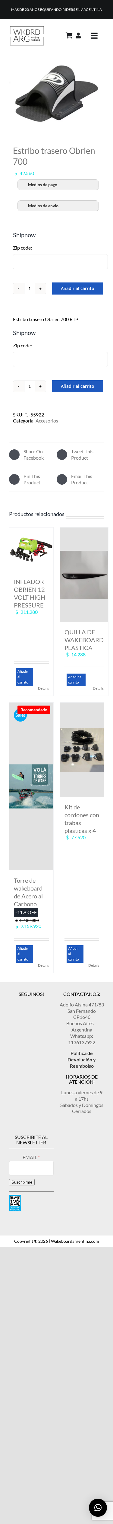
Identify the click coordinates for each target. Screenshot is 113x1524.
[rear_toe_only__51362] (56, 94)
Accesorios (47, 420)
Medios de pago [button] (42, 184)
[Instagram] (21, 1003)
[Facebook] (31, 1003)
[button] (98, 1508)
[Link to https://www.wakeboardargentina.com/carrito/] (69, 36)
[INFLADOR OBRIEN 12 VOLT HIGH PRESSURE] (31, 550)
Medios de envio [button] (43, 205)
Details (43, 688)
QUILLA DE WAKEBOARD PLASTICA (84, 639)
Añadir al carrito (77, 288)
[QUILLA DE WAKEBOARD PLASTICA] (84, 575)
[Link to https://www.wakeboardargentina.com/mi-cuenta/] (78, 36)
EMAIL (30, 1157)
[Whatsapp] (41, 1003)
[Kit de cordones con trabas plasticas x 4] (82, 750)
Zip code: (22, 247)
